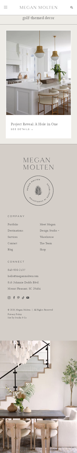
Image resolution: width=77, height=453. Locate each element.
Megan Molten (23, 310)
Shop (43, 249)
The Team (46, 243)
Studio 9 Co (21, 317)
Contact (12, 243)
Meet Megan (48, 224)
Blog (10, 249)
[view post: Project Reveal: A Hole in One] (38, 32)
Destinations (15, 230)
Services (13, 237)
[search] (71, 7)
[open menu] (5, 7)
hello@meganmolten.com (23, 276)
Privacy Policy (15, 314)
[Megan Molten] (38, 7)
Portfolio (13, 224)
